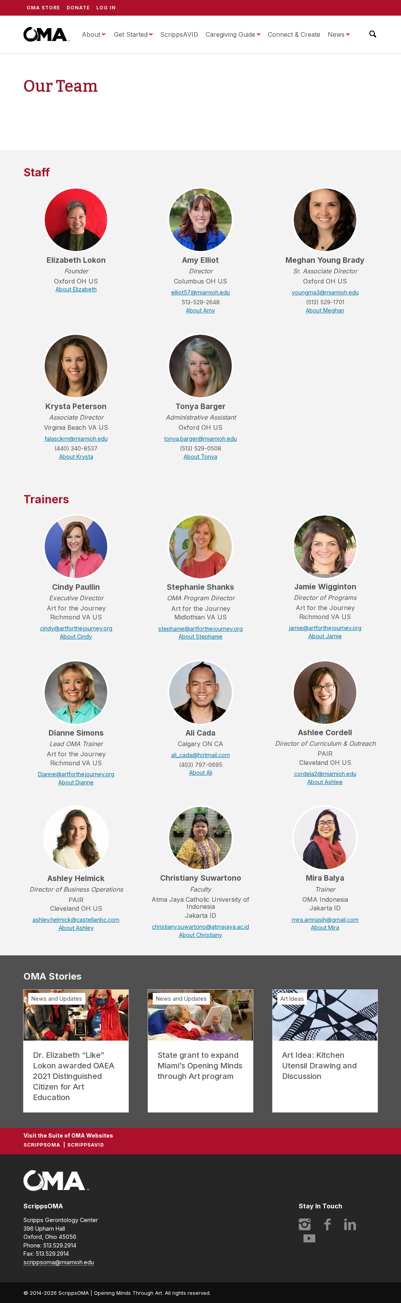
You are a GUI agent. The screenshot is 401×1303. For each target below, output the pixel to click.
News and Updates (56, 998)
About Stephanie (200, 637)
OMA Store (43, 8)
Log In (106, 8)
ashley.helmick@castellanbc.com (76, 920)
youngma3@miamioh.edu (325, 292)
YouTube (309, 1238)
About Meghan (325, 310)
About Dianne (76, 782)
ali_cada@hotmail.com (200, 755)
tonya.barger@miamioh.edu (200, 439)
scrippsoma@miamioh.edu (58, 1262)
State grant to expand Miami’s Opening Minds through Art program (199, 1065)
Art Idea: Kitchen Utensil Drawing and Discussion (319, 1065)
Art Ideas (292, 998)
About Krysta (76, 457)
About (91, 34)
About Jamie (325, 636)
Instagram (305, 1224)
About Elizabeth (76, 289)
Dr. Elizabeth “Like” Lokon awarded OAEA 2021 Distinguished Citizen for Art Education (73, 1076)
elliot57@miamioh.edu (200, 292)
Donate (78, 8)
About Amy (200, 310)
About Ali (200, 773)
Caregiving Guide (230, 34)
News (336, 34)
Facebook (327, 1224)
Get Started (131, 34)
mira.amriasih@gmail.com (325, 920)
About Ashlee (325, 782)
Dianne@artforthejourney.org (76, 774)
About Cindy (76, 637)
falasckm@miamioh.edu (76, 439)
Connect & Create (294, 34)
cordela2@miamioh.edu (325, 774)
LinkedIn (350, 1224)
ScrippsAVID (179, 34)
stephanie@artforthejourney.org (200, 629)
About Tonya (200, 457)
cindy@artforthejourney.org (76, 628)
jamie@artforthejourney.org (325, 628)
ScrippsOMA (46, 34)
